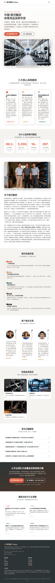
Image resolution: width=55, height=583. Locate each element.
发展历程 (6, 565)
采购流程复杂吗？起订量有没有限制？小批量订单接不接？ (19, 442)
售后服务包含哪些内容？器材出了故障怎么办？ (17, 451)
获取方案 (30, 561)
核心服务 (6, 561)
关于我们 (6, 563)
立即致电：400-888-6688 (36, 480)
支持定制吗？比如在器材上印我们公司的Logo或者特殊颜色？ (20, 456)
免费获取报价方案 (12, 34)
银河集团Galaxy (12, 2)
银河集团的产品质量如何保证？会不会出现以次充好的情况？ (20, 437)
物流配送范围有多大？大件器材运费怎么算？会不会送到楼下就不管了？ (23, 446)
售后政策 (30, 565)
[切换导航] (49, 2)
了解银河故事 (28, 34)
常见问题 (30, 560)
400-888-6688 (8, 552)
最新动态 (30, 563)
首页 (5, 560)
